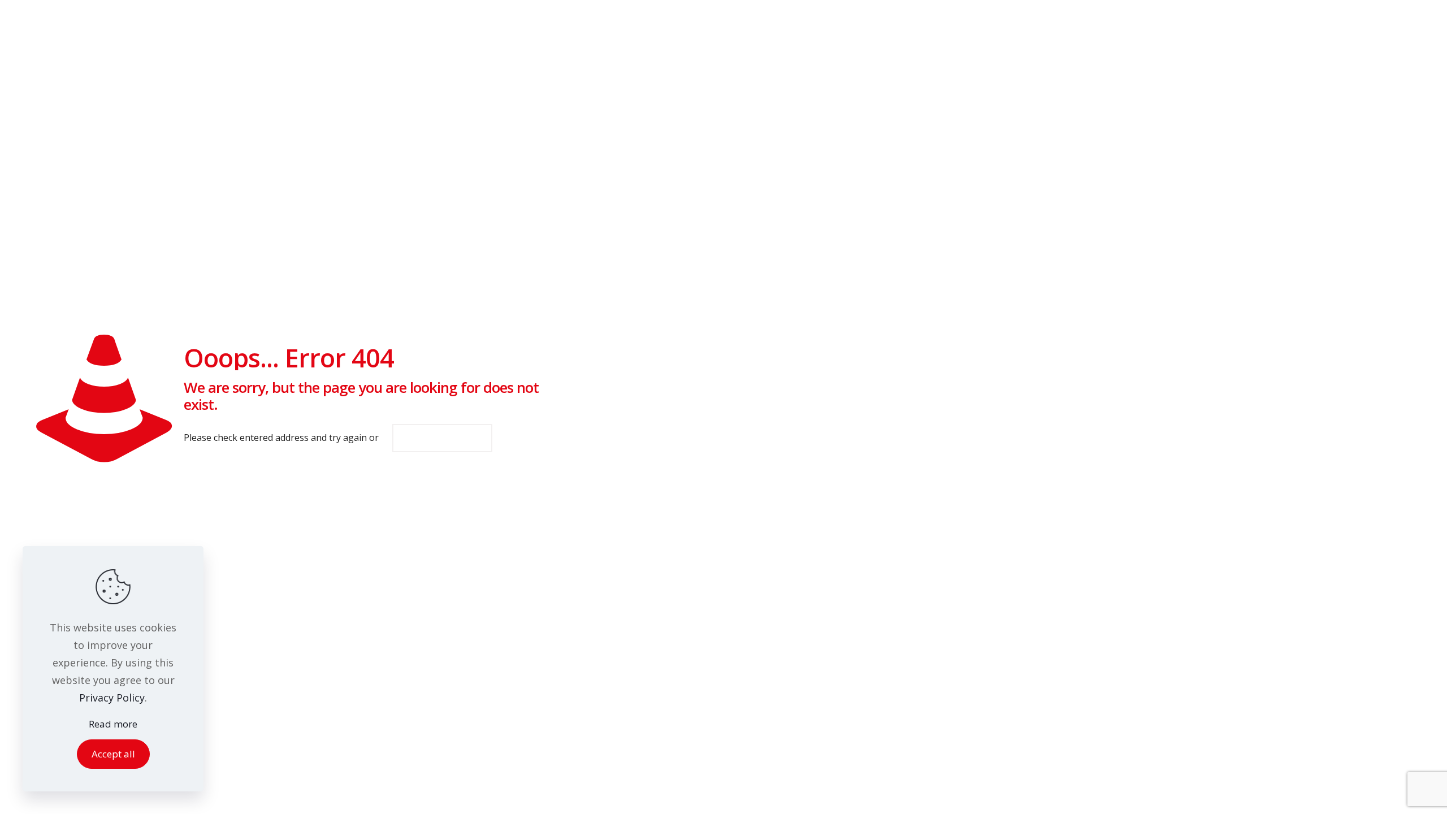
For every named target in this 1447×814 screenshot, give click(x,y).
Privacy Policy (112, 697)
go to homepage (442, 438)
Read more (113, 723)
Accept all (113, 753)
